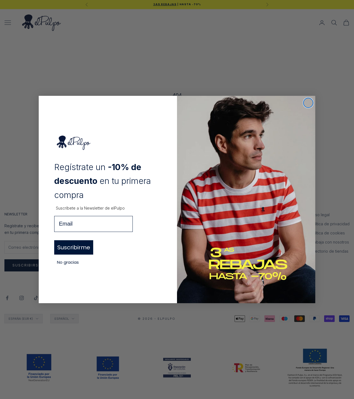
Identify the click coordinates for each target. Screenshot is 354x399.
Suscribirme (73, 247)
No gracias (68, 262)
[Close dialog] (308, 103)
